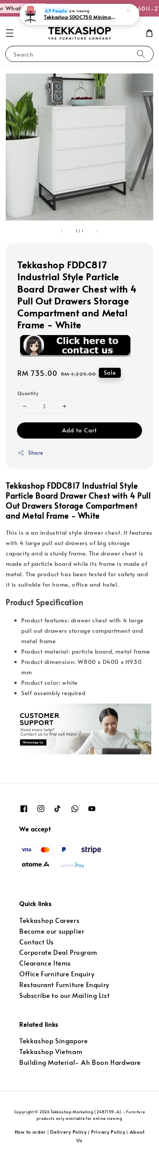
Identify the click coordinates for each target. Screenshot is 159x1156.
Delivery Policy (68, 1131)
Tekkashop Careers (49, 920)
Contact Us (36, 941)
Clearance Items (45, 963)
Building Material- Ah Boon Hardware (80, 1062)
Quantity (27, 393)
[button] (9, 33)
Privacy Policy (108, 1131)
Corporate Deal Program (58, 952)
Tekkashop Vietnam (50, 1051)
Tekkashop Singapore (53, 1040)
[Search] (141, 53)
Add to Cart (79, 430)
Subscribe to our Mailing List (64, 995)
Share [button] (35, 452)
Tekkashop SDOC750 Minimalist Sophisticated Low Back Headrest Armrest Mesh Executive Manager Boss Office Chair (80, 17)
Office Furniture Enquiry (56, 973)
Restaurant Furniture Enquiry (64, 984)
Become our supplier (51, 931)
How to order (30, 1131)
